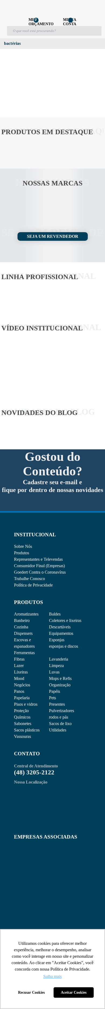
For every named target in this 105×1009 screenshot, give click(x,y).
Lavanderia (58, 659)
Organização (60, 685)
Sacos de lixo (60, 723)
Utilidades (57, 730)
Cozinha (21, 627)
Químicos (22, 717)
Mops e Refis (60, 678)
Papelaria (22, 697)
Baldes (55, 614)
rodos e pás (58, 717)
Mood (19, 678)
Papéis (54, 691)
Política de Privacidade (33, 585)
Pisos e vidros (25, 704)
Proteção (21, 710)
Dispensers (23, 633)
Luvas (54, 672)
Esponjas (56, 640)
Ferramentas (24, 652)
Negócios (22, 685)
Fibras (19, 659)
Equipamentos (61, 633)
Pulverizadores (61, 710)
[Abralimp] (27, 859)
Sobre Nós (23, 546)
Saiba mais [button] (52, 976)
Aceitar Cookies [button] (73, 992)
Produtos (21, 553)
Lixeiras (21, 672)
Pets (52, 697)
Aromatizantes (26, 614)
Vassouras (22, 736)
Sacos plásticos (27, 730)
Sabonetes (22, 723)
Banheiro (22, 620)
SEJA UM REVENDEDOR (52, 236)
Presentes (57, 704)
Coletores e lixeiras (65, 620)
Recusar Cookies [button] (31, 992)
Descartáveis (60, 627)
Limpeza (56, 665)
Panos (19, 691)
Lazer (19, 665)
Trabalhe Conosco (29, 578)
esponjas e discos (63, 646)
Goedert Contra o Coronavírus (40, 572)
